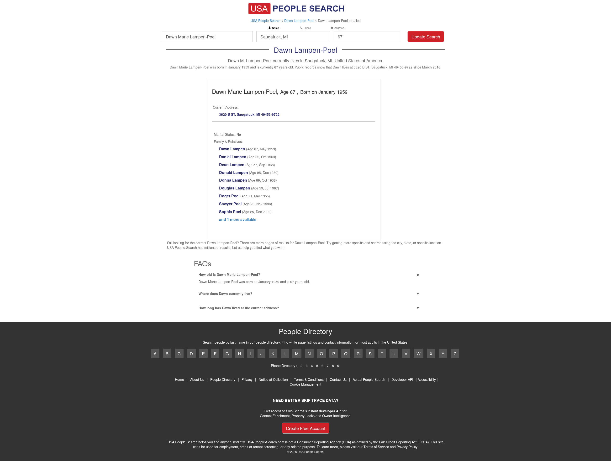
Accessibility (427, 379)
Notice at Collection (273, 379)
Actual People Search (369, 379)
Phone (307, 28)
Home (179, 379)
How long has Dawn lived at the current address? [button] (239, 307)
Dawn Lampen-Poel (299, 20)
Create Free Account (305, 428)
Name (275, 28)
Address (339, 28)
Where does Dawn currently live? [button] (225, 293)
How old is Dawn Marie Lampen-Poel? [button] (229, 274)
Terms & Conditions (309, 379)
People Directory (222, 379)
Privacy (247, 379)
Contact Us (338, 379)
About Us (197, 379)
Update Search (425, 36)
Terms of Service (376, 446)
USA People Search (265, 20)
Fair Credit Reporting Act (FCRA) (404, 442)
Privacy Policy (407, 446)
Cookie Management (305, 384)
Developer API (402, 379)
